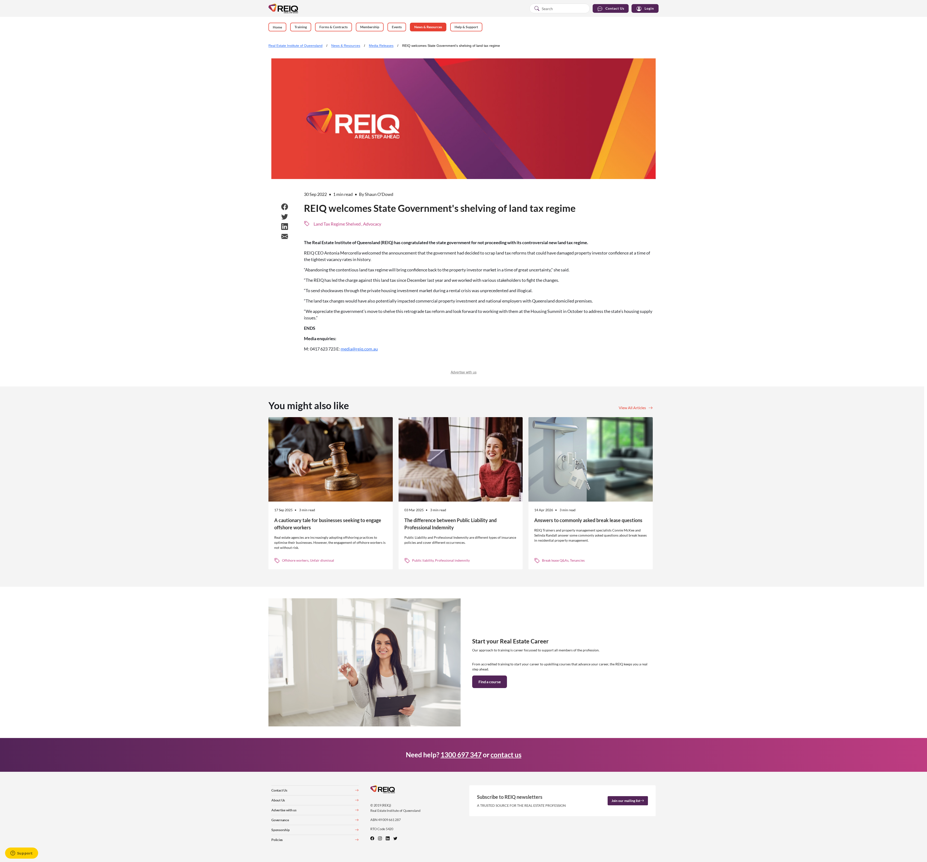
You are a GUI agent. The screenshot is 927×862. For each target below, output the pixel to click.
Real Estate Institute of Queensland (295, 46)
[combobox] (559, 8)
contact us (506, 755)
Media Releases (381, 46)
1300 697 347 (461, 755)
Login (649, 8)
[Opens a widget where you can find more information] (21, 854)
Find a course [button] (489, 681)
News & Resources (345, 46)
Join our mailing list (625, 801)
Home (277, 27)
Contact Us (614, 8)
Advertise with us (464, 372)
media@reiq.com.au (359, 349)
